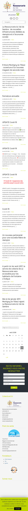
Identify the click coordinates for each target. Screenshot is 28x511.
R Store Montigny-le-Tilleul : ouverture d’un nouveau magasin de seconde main (13, 67)
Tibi (5, 461)
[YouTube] (14, 19)
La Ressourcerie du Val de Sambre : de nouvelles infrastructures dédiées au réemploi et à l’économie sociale (13, 32)
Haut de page (23, 92)
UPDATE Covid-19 (9, 122)
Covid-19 (5, 209)
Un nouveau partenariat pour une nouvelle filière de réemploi (14, 237)
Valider (13, 387)
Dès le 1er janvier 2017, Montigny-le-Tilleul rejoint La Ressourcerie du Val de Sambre (13, 303)
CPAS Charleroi (8, 459)
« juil (7, 357)
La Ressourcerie (14, 6)
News (13, 39)
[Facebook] (11, 19)
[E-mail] (17, 19)
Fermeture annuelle (10, 96)
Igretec (6, 463)
